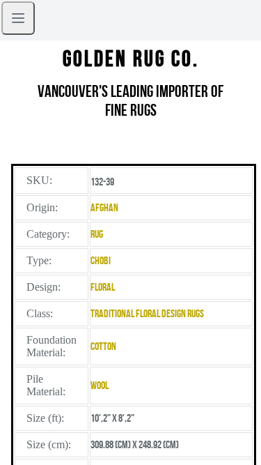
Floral (102, 287)
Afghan (104, 207)
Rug (96, 234)
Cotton (103, 346)
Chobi (100, 260)
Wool (99, 385)
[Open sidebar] (18, 18)
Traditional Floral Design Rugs (147, 313)
